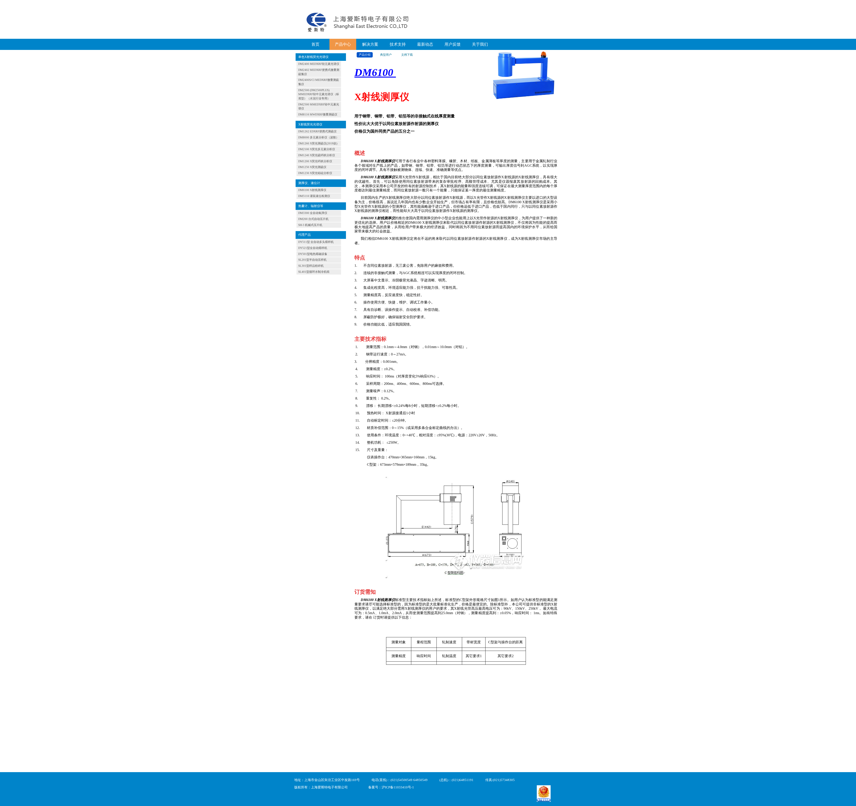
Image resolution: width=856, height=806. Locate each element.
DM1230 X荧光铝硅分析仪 (315, 173)
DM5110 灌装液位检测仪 (314, 196)
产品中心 (343, 44)
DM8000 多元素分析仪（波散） (318, 137)
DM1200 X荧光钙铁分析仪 (315, 161)
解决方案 (370, 44)
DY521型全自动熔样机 (312, 248)
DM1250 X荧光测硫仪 (312, 167)
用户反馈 (452, 44)
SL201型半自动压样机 (312, 259)
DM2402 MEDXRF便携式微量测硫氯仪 (318, 72)
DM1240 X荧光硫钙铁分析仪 (316, 155)
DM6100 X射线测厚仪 (312, 190)
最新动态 (425, 44)
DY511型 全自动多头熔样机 (316, 242)
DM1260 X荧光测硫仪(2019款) (317, 143)
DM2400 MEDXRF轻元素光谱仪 (318, 64)
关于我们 (480, 44)
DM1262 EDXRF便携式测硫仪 (317, 131)
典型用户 (386, 54)
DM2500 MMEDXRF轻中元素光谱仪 (318, 106)
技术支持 (398, 44)
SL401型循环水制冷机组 (313, 271)
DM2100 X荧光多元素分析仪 (316, 149)
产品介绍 (364, 54)
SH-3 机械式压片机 (310, 225)
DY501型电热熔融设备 (312, 254)
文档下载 (407, 54)
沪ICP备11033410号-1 (398, 787)
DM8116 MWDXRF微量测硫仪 (317, 114)
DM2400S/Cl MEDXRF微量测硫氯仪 (318, 82)
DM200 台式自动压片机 (313, 219)
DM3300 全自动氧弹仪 (312, 213)
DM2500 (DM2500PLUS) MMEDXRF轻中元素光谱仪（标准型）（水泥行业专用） (318, 94)
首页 (315, 44)
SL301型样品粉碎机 (311, 265)
